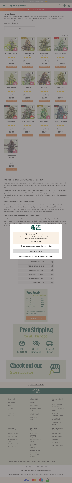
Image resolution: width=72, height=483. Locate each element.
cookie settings (33, 246)
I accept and (37, 246)
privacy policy (47, 246)
